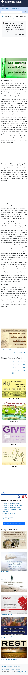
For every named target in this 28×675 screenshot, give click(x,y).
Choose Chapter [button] (7, 519)
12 (15, 367)
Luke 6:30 (14, 444)
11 (13, 367)
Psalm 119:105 (5, 571)
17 (15, 370)
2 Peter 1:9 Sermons (8, 513)
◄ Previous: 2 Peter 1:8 (8, 350)
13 (18, 367)
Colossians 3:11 (14, 399)
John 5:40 (14, 467)
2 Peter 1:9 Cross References (11, 507)
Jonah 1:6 (3, 593)
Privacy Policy (16, 666)
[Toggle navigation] (3, 5)
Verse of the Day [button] (6, 8)
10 (24, 364)
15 (24, 367)
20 (24, 370)
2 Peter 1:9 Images (8, 517)
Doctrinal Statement (7, 666)
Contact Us (18, 669)
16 (13, 370)
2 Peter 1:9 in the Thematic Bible (12, 505)
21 (13, 373)
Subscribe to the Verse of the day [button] (14, 524)
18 (18, 370)
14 (21, 367)
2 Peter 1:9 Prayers (8, 515)
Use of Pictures (5, 669)
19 (21, 370)
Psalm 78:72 (14, 421)
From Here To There (6, 614)
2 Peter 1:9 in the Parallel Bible (11, 503)
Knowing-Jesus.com (21, 671)
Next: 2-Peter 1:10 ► (20, 352)
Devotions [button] (15, 8)
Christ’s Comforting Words (8, 659)
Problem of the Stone (7, 550)
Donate (12, 669)
